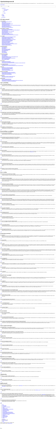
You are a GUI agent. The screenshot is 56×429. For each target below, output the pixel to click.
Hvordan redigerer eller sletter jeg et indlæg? (7, 37)
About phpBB (3, 386)
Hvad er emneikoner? (4, 52)
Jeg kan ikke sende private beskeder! (6, 61)
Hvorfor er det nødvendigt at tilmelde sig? (7, 21)
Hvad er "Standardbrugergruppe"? (6, 58)
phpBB (4, 422)
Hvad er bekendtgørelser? (5, 50)
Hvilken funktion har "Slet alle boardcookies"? (7, 27)
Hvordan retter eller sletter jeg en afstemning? (7, 40)
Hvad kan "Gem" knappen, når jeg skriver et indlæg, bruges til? (9, 43)
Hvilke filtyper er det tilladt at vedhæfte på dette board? (8, 76)
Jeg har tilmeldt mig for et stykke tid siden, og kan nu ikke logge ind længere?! (11, 25)
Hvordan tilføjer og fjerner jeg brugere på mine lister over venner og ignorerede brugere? (12, 65)
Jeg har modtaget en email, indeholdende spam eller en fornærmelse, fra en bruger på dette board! (13, 62)
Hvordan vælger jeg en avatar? (5, 33)
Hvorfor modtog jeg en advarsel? (6, 42)
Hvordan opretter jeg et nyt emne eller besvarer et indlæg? (9, 36)
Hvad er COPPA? (4, 22)
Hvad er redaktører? (4, 55)
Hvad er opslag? (4, 51)
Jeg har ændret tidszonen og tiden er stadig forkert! (8, 31)
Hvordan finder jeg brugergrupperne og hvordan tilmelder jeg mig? (10, 56)
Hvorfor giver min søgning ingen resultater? (7, 68)
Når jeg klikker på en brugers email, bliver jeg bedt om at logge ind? (10, 34)
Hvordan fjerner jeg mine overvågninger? (7, 74)
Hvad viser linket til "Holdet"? (5, 59)
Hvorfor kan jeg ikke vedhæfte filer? (6, 41)
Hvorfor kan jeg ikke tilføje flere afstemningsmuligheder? (9, 39)
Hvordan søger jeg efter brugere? (6, 69)
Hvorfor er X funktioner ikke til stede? (6, 79)
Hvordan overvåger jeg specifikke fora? (6, 73)
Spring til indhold (2, 4)
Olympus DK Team (9, 423)
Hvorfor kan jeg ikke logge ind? (6, 24)
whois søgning (43, 394)
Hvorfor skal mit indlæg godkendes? (6, 44)
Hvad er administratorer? (5, 54)
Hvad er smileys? (4, 48)
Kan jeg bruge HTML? (4, 47)
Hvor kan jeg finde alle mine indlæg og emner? (7, 70)
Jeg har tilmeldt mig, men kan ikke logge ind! (7, 23)
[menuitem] (5, 9)
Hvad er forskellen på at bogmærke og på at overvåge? (8, 72)
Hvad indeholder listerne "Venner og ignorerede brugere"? (9, 64)
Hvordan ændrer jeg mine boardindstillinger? (7, 29)
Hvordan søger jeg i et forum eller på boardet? (7, 67)
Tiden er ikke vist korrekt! (5, 30)
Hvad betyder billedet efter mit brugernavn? (7, 32)
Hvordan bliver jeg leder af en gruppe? (6, 57)
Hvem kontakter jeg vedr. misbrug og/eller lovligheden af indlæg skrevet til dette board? (12, 80)
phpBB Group (32, 151)
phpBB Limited (21, 385)
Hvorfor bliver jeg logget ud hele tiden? (6, 26)
